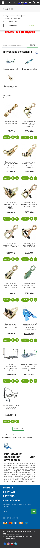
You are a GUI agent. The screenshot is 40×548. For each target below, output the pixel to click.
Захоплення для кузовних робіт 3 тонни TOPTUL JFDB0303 (11, 245)
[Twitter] (15, 543)
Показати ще (18, 428)
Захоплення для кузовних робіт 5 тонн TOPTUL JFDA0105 (29, 245)
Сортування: (7, 95)
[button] (10, 2)
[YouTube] (12, 543)
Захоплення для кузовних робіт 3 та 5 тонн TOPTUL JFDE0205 (11, 205)
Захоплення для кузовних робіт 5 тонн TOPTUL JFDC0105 (10, 285)
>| (13, 434)
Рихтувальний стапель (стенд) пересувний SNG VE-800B (11, 407)
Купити (6, 137)
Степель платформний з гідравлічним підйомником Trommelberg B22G (29, 326)
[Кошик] (38, 2)
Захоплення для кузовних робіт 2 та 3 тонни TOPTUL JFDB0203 (29, 123)
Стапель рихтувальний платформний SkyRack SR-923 (11, 367)
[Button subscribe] (33, 511)
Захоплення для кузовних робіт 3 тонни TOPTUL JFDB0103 (29, 204)
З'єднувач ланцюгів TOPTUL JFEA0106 (10, 122)
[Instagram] (8, 543)
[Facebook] (4, 543)
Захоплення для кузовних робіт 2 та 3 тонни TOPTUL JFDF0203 (11, 164)
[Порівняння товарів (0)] (34, 2)
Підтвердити (13, 25)
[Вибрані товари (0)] (30, 2)
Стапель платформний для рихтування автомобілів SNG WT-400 (29, 367)
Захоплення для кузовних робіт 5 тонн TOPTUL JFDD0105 (29, 285)
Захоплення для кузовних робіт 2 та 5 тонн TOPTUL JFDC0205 (29, 164)
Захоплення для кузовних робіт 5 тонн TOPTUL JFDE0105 (10, 326)
